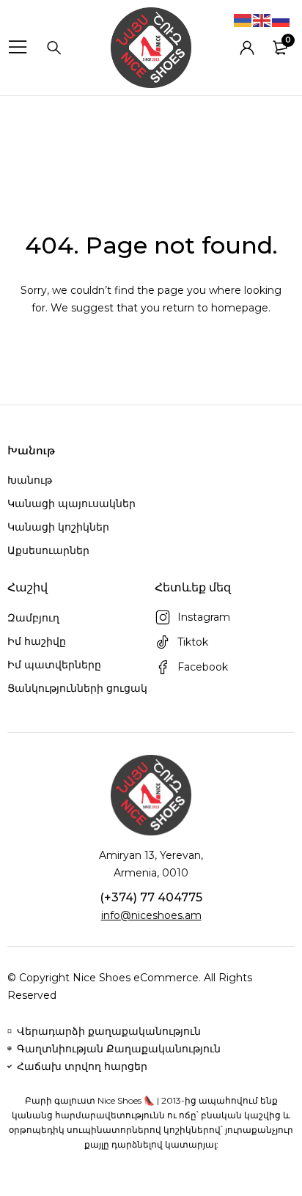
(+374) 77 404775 (151, 897)
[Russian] (281, 19)
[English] (262, 19)
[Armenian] (243, 19)
